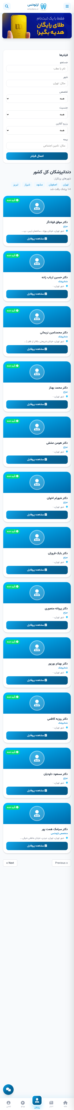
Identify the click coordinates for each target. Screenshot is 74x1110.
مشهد (39, 184)
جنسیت (63, 108)
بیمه (65, 139)
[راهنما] (8, 1089)
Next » (10, 863)
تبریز (15, 184)
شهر (65, 77)
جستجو (64, 62)
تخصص (63, 92)
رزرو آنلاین (62, 123)
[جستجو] (7, 6)
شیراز (27, 184)
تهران (66, 184)
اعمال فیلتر (37, 156)
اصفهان (53, 184)
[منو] (67, 6)
